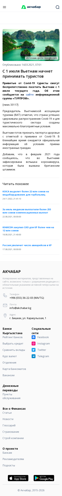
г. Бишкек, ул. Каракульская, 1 (28, 318)
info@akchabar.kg (20, 308)
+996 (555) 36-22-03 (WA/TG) (27, 298)
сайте (30, 94)
